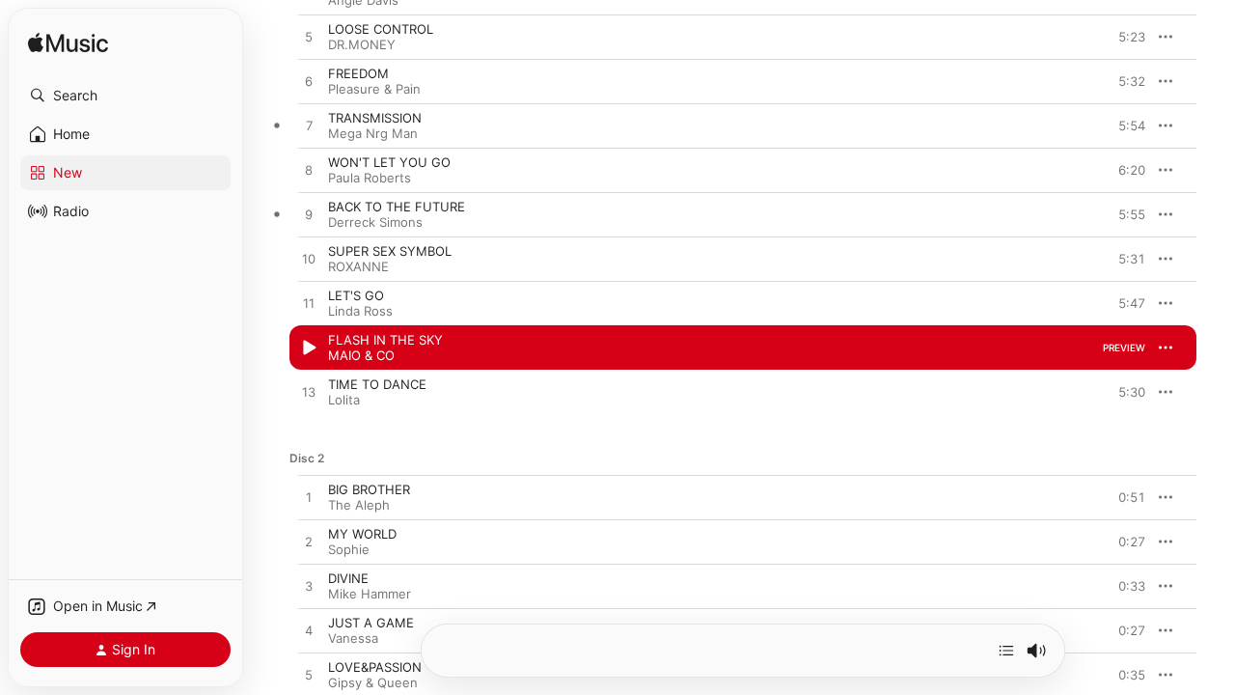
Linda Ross (360, 311)
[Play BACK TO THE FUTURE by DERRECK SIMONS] (308, 215)
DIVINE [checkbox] (348, 578)
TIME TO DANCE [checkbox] (377, 384)
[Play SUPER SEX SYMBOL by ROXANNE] (308, 259)
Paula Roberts (369, 177)
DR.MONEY (362, 44)
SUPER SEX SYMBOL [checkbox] (390, 251)
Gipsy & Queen (373, 682)
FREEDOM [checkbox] (358, 73)
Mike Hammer (369, 593)
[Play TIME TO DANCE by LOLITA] (308, 393)
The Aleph (359, 505)
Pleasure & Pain (374, 89)
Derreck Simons (375, 222)
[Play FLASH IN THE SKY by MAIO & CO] (308, 348)
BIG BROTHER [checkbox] (369, 489)
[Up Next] (1006, 650)
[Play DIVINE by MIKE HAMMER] (308, 587)
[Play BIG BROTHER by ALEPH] (308, 498)
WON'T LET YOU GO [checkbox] (389, 162)
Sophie (349, 549)
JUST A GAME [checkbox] (371, 622)
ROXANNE (358, 266)
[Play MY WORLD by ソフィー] (308, 542)
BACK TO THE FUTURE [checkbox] (396, 206)
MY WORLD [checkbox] (362, 534)
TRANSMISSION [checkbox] (375, 117)
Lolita (344, 399)
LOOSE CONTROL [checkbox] (380, 29)
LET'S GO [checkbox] (356, 295)
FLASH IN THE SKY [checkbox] (385, 340)
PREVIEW (1124, 36)
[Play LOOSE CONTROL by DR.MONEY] (308, 37)
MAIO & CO (361, 355)
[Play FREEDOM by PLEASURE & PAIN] (308, 82)
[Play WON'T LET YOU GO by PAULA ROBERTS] (308, 171)
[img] (68, 44)
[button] (125, 95)
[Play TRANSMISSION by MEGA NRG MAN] (308, 126)
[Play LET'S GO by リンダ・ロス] (308, 304)
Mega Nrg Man (373, 133)
